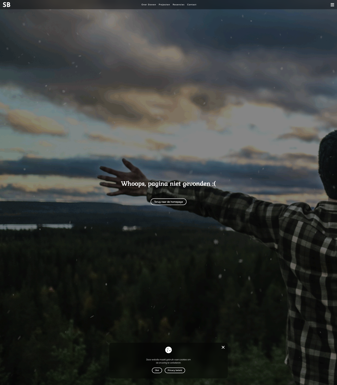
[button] (223, 347)
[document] (168, 192)
